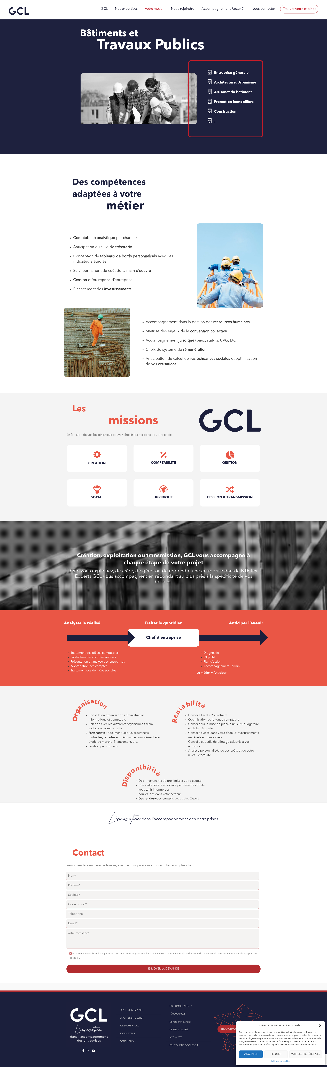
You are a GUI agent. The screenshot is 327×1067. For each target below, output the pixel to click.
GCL (104, 9)
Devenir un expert (180, 1022)
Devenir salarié (178, 1030)
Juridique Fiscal (129, 1026)
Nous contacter (263, 9)
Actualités (175, 1037)
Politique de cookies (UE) (184, 1045)
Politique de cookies (280, 1061)
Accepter (251, 1054)
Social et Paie (128, 1034)
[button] (320, 1025)
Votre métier (154, 9)
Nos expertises (126, 9)
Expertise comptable (132, 1010)
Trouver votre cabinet (299, 9)
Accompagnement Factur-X (222, 9)
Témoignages (177, 1014)
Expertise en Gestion (132, 1018)
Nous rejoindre (182, 9)
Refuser (276, 1054)
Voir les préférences (305, 1054)
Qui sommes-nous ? (180, 1006)
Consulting (127, 1041)
